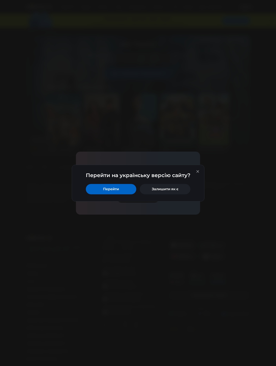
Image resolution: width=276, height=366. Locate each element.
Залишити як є (165, 189)
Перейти (111, 189)
